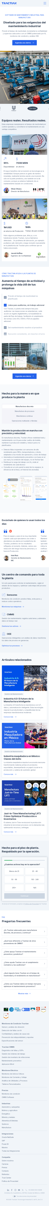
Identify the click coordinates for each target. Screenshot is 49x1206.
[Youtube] (19, 1190)
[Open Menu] (45, 3)
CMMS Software (8, 1097)
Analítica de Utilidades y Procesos (14, 1081)
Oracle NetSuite (8, 1137)
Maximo (5, 1147)
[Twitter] (23, 1190)
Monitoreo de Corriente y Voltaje (14, 1077)
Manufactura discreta (24, 406)
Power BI (5, 1144)
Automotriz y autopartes (11, 1107)
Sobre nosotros (8, 1161)
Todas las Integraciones (11, 1151)
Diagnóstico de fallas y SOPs (12, 1050)
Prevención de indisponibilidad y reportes (18, 1037)
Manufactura (6, 1127)
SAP (3, 1141)
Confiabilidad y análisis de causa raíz (16, 1034)
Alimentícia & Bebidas (10, 1121)
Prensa (4, 1167)
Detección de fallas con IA (12, 1030)
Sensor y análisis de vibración (13, 1027)
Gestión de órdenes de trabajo (13, 1054)
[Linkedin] (8, 1190)
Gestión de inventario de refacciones (16, 1057)
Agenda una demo (23, 43)
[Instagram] (15, 1190)
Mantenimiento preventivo (11, 1061)
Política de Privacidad (31, 904)
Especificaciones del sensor (12, 1041)
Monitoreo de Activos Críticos (13, 1074)
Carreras (5, 1164)
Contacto (5, 1171)
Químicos (5, 1124)
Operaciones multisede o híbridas (24, 421)
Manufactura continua (24, 416)
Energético (6, 1114)
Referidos (5, 1174)
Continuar (24, 896)
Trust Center (6, 1178)
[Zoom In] (24, 488)
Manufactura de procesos (24, 411)
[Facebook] (12, 1190)
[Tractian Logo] (9, 3)
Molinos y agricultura (9, 1110)
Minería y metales (8, 1117)
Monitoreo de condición (11, 1094)
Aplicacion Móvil (8, 1064)
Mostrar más (23, 993)
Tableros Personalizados (11, 1084)
